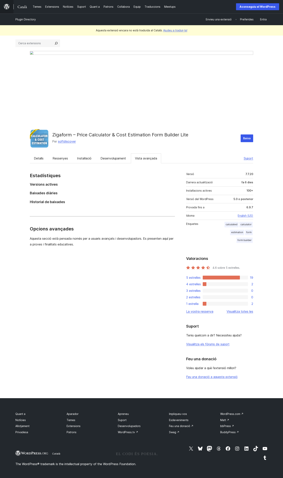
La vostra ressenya (199, 311)
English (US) (245, 215)
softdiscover (67, 141)
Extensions (73, 426)
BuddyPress (229, 432)
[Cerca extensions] (56, 43)
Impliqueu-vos (178, 413)
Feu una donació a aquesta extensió (212, 377)
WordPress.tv (128, 432)
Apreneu (123, 413)
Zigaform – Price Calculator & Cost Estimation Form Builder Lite (120, 135)
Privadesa (21, 432)
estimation (237, 232)
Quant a (20, 413)
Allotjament (22, 426)
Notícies (20, 420)
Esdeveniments (178, 420)
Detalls (39, 158)
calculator (246, 224)
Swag (174, 432)
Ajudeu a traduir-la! (175, 30)
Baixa (247, 138)
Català (56, 453)
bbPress (227, 426)
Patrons (71, 432)
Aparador (73, 413)
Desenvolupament (113, 158)
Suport (248, 158)
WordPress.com (232, 413)
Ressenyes (60, 158)
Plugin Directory (25, 19)
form (249, 232)
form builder (245, 240)
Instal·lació (84, 158)
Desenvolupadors (129, 426)
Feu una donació (181, 426)
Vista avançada (146, 158)
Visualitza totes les (240, 311)
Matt (224, 420)
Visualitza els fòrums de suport (207, 344)
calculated (231, 224)
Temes (71, 420)
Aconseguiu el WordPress (257, 6)
